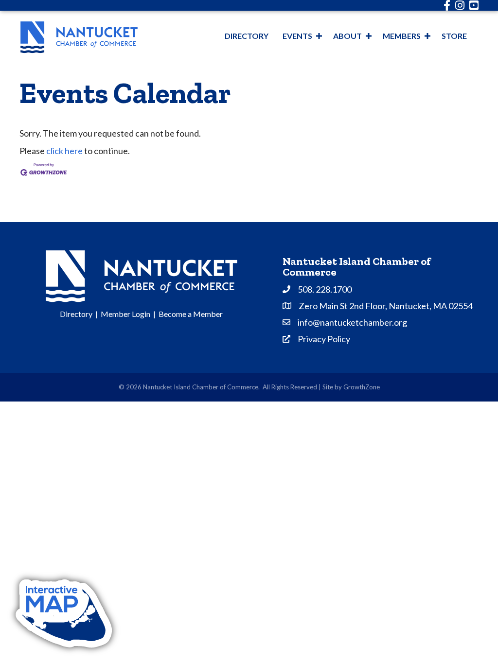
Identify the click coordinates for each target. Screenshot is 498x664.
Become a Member (191, 313)
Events (297, 35)
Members (402, 35)
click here (64, 150)
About (347, 35)
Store (454, 35)
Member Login (125, 313)
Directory (246, 35)
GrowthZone (361, 387)
